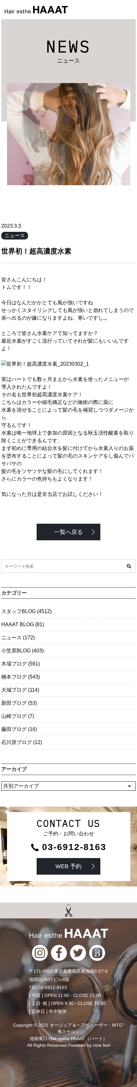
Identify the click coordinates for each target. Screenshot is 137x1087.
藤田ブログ (19, 729)
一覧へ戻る (68, 532)
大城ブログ (20, 690)
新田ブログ (19, 703)
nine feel (101, 1045)
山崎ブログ (17, 716)
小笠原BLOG (22, 650)
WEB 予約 (68, 866)
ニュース (14, 235)
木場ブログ (20, 663)
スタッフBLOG (26, 611)
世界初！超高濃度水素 (36, 251)
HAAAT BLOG (22, 624)
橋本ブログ (20, 677)
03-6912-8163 (74, 847)
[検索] (129, 566)
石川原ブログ (21, 742)
